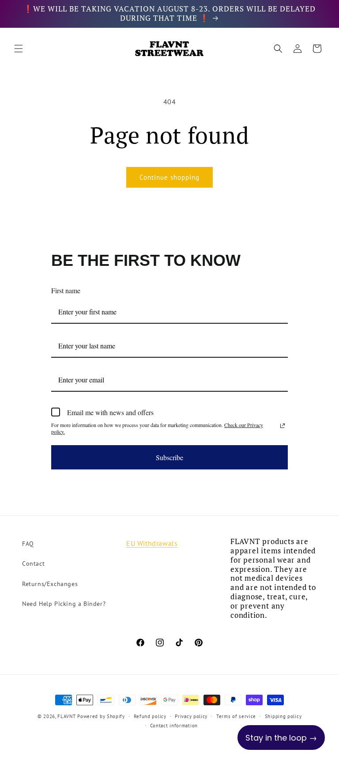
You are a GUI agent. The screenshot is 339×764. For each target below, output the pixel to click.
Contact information (174, 725)
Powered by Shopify (101, 716)
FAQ (28, 544)
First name (65, 290)
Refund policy (150, 716)
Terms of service (236, 716)
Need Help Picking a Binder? (63, 604)
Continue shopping (169, 177)
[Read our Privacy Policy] (282, 425)
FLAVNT (66, 716)
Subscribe (169, 457)
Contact (33, 563)
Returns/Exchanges (50, 584)
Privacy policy (191, 716)
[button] (18, 48)
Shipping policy (283, 716)
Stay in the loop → (281, 737)
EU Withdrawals (151, 543)
